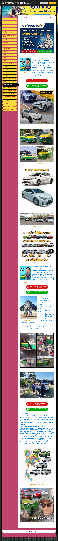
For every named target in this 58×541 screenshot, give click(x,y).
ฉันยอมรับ (52, 3)
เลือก (44, 3)
